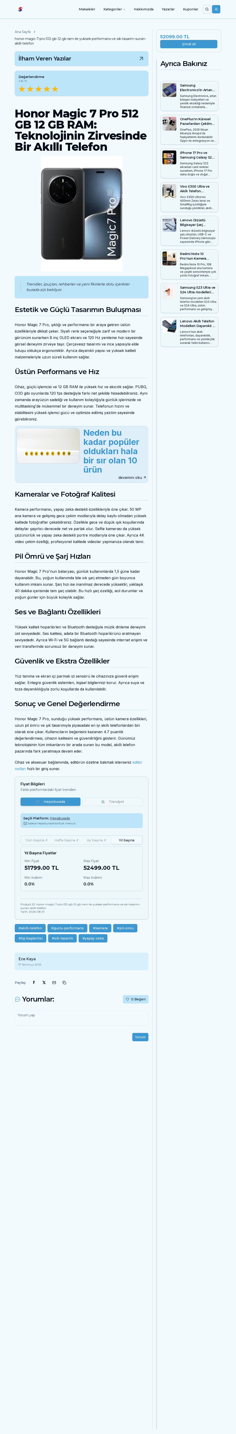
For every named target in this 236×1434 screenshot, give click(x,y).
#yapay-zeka (93, 938)
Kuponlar (190, 9)
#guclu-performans (67, 928)
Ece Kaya (27, 959)
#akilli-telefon (30, 928)
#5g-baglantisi (30, 938)
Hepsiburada (50, 802)
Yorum (140, 1037)
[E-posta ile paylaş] (54, 982)
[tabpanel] (82, 868)
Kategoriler (112, 9)
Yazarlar (168, 9)
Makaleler (87, 9)
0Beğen (138, 999)
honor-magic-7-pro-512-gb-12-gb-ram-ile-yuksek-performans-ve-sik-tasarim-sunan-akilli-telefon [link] (80, 41)
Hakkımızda (143, 9)
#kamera (100, 928)
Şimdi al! (189, 44)
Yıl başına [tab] (126, 840)
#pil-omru (125, 928)
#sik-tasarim (62, 938)
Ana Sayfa (23, 32)
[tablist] (82, 840)
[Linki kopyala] (64, 982)
